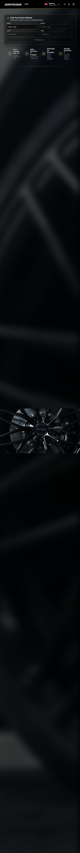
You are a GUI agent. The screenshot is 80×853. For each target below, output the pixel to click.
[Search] (64, 4)
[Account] (69, 4)
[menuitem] (27, 4)
